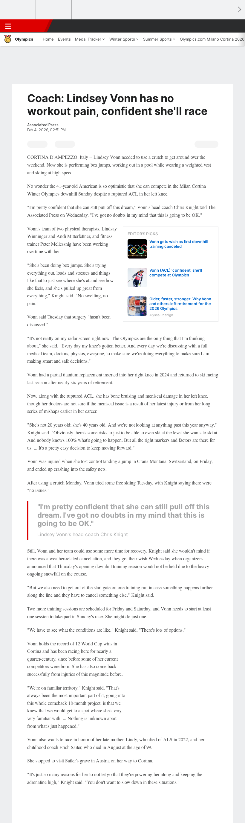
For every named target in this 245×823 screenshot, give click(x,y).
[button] (225, 26)
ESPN (32, 26)
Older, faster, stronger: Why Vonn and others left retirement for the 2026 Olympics (180, 303)
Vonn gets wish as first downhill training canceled (178, 244)
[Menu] (8, 26)
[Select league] (18, 9)
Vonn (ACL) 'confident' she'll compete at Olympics (175, 272)
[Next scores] (239, 9)
